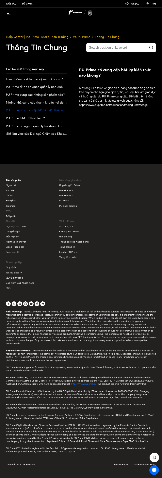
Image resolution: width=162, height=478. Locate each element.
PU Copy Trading (68, 206)
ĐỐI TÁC (11, 3)
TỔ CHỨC (27, 3)
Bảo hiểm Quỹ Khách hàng (20, 282)
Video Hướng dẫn (15, 246)
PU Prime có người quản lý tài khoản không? (36, 126)
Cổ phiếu (11, 206)
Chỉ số (9, 195)
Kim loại (10, 190)
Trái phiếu (11, 216)
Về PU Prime (81, 37)
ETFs (8, 211)
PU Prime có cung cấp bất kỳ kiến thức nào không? (36, 110)
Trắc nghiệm (12, 236)
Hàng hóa (11, 200)
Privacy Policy (121, 464)
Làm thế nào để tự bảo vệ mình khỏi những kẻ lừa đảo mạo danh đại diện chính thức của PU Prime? (36, 79)
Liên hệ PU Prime (68, 252)
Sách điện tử (12, 252)
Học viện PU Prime (16, 226)
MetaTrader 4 (66, 190)
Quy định (11, 267)
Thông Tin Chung (107, 37)
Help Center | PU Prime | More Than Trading (37, 37)
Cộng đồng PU (13, 231)
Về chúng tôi (66, 226)
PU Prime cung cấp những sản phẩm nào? (35, 95)
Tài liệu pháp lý (14, 272)
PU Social (64, 200)
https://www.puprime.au (83, 383)
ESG (8, 288)
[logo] (83, 13)
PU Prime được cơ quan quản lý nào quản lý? (36, 87)
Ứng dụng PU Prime (69, 185)
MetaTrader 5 (66, 195)
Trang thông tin (67, 246)
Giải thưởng (65, 236)
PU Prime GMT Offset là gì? (25, 118)
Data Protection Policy (144, 464)
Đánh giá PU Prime (69, 231)
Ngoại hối (11, 185)
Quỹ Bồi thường (14, 277)
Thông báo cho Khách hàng (74, 241)
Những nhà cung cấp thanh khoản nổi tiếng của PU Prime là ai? (36, 103)
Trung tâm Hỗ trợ (68, 257)
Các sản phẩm (13, 180)
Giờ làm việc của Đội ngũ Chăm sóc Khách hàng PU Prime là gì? (36, 134)
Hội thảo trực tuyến (16, 241)
